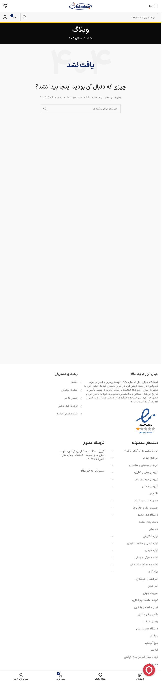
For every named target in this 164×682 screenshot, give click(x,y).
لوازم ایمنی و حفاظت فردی (142, 543)
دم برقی (153, 529)
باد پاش (153, 493)
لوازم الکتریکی (150, 536)
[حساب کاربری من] (5, 17)
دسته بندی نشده (148, 522)
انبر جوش (152, 586)
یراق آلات (153, 572)
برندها (74, 382)
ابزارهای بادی (150, 458)
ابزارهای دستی (150, 486)
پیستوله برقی (150, 621)
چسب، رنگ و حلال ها (145, 508)
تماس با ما (71, 398)
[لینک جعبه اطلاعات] (5, 6)
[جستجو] (24, 17)
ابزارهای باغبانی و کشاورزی (143, 465)
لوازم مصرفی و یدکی (146, 558)
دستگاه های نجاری (147, 515)
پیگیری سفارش (69, 390)
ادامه (133, 402)
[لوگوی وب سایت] (80, 6)
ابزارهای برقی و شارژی (146, 472)
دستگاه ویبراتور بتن (147, 629)
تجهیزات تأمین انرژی (146, 501)
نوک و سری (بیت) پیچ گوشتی (141, 657)
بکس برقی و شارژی (147, 614)
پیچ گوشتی (151, 643)
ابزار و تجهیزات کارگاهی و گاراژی (140, 451)
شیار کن (153, 636)
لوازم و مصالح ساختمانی (144, 565)
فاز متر (154, 650)
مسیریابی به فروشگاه (92, 471)
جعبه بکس (151, 664)
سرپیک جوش (150, 593)
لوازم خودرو (151, 550)
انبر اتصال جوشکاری (146, 579)
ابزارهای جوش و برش (146, 479)
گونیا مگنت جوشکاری (146, 607)
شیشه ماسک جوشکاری (145, 600)
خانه (89, 38)
